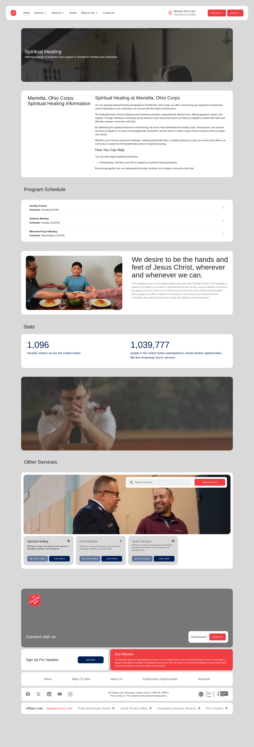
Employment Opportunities (160, 679)
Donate (233, 13)
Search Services (209, 482)
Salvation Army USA (59, 708)
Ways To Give (81, 679)
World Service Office (136, 708)
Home (26, 13)
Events (73, 13)
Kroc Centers (217, 708)
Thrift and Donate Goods (96, 708)
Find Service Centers (185, 14)
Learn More (59, 559)
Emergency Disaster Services (179, 708)
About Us (116, 679)
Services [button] (39, 13)
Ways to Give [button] (88, 13)
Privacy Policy (116, 696)
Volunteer (204, 679)
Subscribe (90, 660)
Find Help (215, 13)
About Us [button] (56, 13)
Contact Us (109, 13)
